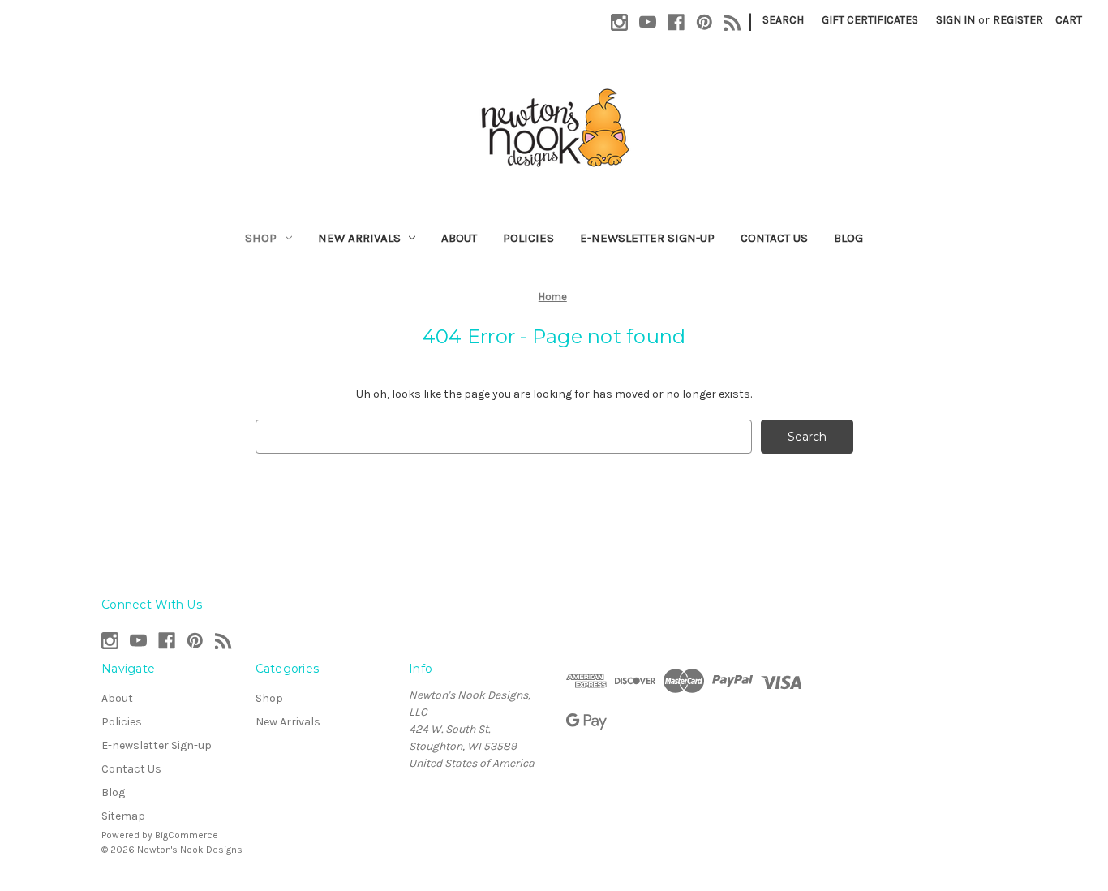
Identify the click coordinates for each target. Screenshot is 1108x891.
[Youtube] (647, 22)
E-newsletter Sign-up (647, 237)
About (459, 237)
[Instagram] (619, 22)
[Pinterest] (704, 22)
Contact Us (774, 237)
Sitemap (123, 816)
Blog (848, 237)
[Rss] (732, 22)
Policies (528, 237)
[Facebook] (676, 22)
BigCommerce (186, 835)
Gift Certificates (870, 20)
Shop (261, 237)
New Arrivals (359, 237)
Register (1018, 20)
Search (783, 20)
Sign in (955, 20)
